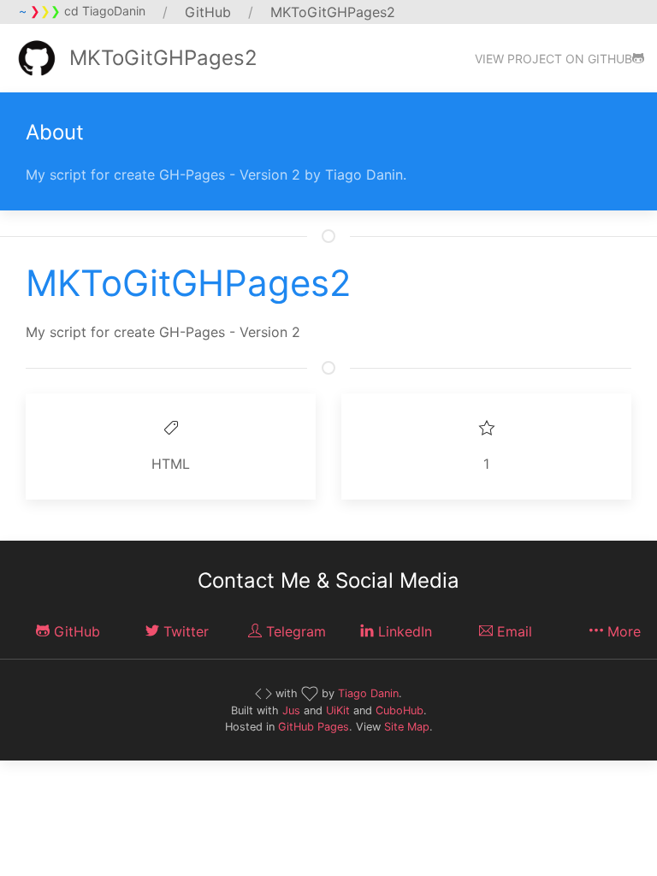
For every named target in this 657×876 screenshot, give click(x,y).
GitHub (75, 631)
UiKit (338, 710)
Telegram (294, 631)
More (622, 631)
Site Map (406, 726)
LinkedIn (403, 631)
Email (512, 631)
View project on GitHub (553, 58)
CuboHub (399, 710)
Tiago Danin (368, 693)
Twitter (184, 631)
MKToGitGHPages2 (163, 57)
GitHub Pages (313, 726)
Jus (291, 710)
